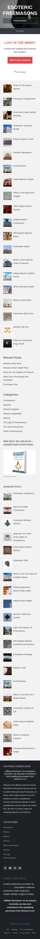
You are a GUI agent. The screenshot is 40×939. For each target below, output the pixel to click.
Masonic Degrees (11, 409)
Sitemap (14, 929)
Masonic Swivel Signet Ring (15, 368)
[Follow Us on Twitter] (10, 868)
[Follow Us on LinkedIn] (20, 868)
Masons (6, 418)
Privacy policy (25, 933)
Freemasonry (9, 400)
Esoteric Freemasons (22, 924)
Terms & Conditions (26, 929)
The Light (6, 854)
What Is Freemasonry (12, 431)
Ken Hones (8, 887)
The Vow (6, 850)
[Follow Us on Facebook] (5, 868)
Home (34, 933)
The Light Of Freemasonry (15, 422)
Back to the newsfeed (20, 60)
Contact (15, 933)
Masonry (6, 841)
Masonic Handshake (12, 414)
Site (8, 929)
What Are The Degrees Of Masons (18, 372)
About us (7, 933)
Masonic (7, 405)
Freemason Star (10, 384)
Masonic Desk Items (12, 363)
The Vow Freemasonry (13, 427)
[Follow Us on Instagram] (15, 868)
